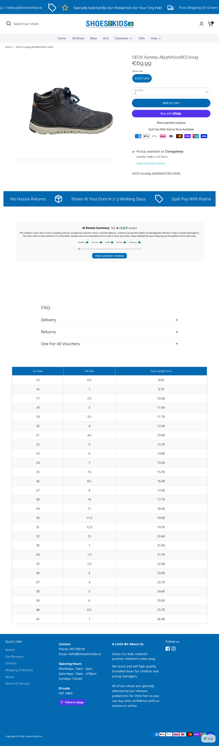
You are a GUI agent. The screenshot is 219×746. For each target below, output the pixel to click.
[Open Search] (8, 23)
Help (154, 38)
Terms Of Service (17, 683)
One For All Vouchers (60, 343)
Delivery (48, 320)
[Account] (201, 23)
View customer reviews (109, 256)
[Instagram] (173, 649)
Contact (10, 663)
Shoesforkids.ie (33, 736)
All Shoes (78, 38)
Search (10, 650)
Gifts (142, 38)
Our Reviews (14, 656)
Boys (93, 38)
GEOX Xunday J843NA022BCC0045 (34, 47)
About (9, 677)
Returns (48, 331)
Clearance (122, 38)
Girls (106, 38)
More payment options (171, 122)
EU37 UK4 (142, 78)
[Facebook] (168, 649)
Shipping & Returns (19, 670)
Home (62, 38)
